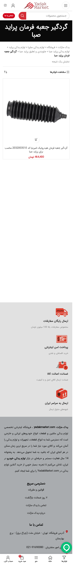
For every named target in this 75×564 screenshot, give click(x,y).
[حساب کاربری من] (13, 5)
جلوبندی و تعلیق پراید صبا (32, 52)
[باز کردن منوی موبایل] (65, 5)
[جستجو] (22, 16)
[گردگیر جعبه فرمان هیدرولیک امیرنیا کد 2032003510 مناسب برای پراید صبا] (36, 112)
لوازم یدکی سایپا (36, 47)
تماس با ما (9, 15)
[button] (36, 139)
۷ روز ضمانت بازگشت (36, 498)
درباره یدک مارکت (36, 513)
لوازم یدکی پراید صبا (59, 52)
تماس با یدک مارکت (36, 505)
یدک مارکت (64, 47)
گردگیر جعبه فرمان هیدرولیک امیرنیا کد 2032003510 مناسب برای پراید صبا (36, 150)
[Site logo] (36, 5)
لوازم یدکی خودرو (16, 458)
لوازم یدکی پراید (17, 47)
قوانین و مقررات (36, 490)
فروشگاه (51, 47)
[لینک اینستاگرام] (5, 5)
